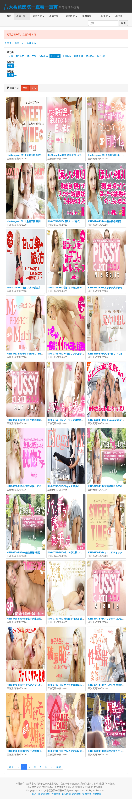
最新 (25, 88)
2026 (24, 158)
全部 (10, 55)
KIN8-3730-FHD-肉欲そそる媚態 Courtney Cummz (32, 751)
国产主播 (31, 55)
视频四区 (70, 16)
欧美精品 (90, 55)
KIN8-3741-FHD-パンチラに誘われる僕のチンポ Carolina (76, 552)
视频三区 (54, 16)
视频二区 (37, 16)
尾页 (58, 766)
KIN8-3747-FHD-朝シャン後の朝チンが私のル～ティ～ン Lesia (78, 287)
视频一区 (21, 16)
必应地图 (66, 793)
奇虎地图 (76, 793)
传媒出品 (43, 55)
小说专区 (103, 16)
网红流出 (101, 55)
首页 (9, 16)
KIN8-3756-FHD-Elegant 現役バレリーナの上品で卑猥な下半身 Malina (82, 486)
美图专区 (87, 16)
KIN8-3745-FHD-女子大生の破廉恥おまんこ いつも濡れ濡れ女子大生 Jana (84, 684)
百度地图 (45, 793)
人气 (34, 88)
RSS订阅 (35, 793)
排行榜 (118, 16)
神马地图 (97, 793)
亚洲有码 (66, 55)
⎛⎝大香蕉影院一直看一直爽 (31, 7)
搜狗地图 (86, 793)
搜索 (123, 23)
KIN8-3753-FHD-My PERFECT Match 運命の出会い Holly (36, 353)
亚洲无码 (31, 43)
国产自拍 (19, 55)
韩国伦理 (78, 55)
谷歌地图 (55, 793)
